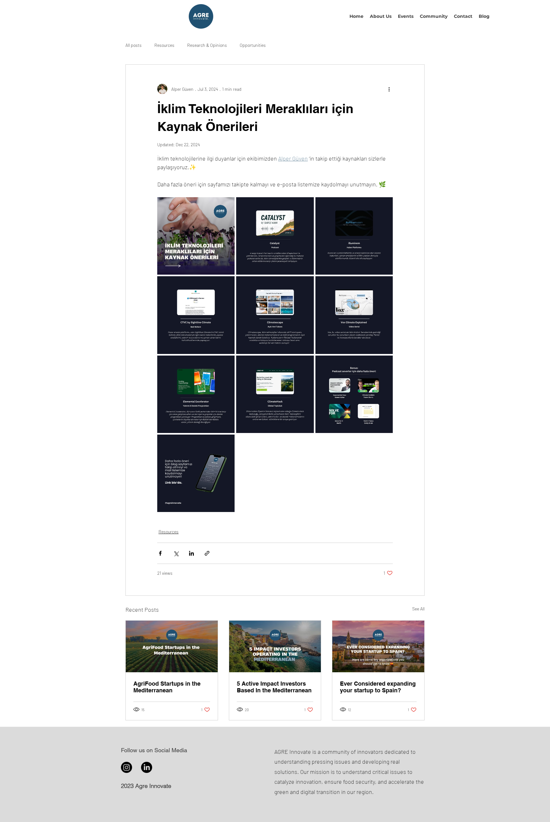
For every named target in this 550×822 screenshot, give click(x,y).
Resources (164, 45)
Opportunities (253, 45)
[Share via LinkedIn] (191, 553)
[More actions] (389, 89)
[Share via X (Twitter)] (176, 553)
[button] (381, 16)
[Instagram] (126, 767)
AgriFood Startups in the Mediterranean (167, 687)
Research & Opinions (207, 45)
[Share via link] (207, 553)
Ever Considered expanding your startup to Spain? (378, 687)
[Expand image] (196, 236)
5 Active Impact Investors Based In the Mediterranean (274, 687)
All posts (133, 45)
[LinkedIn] (146, 767)
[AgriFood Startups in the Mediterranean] (172, 646)
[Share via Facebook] (160, 553)
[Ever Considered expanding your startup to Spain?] (378, 646)
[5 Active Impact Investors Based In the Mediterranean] (275, 646)
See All (418, 608)
